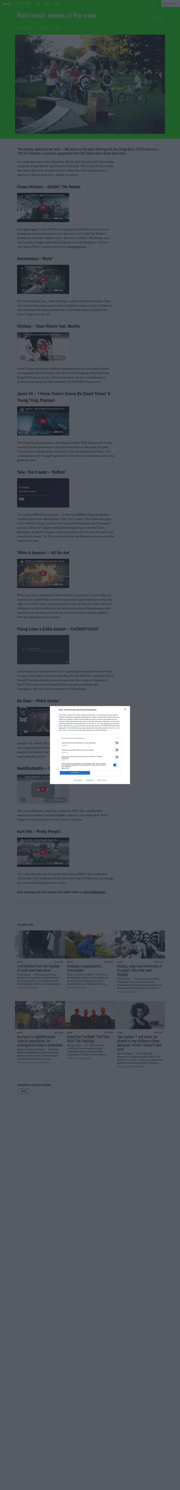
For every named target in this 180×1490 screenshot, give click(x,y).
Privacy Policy (101, 780)
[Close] (126, 710)
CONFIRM (75, 773)
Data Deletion (78, 780)
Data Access (90, 780)
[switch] (116, 742)
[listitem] (90, 738)
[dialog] (90, 745)
